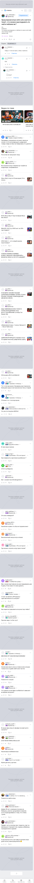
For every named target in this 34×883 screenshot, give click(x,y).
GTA (9, 466)
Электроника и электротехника (17, 408)
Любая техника (13, 594)
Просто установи (14, 760)
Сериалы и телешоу (15, 383)
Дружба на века (14, 444)
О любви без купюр (15, 581)
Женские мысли (14, 806)
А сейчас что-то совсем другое (17, 796)
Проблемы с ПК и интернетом (17, 455)
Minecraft (11, 738)
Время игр (10, 16)
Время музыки (12, 618)
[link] (12, 121)
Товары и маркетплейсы (15, 138)
